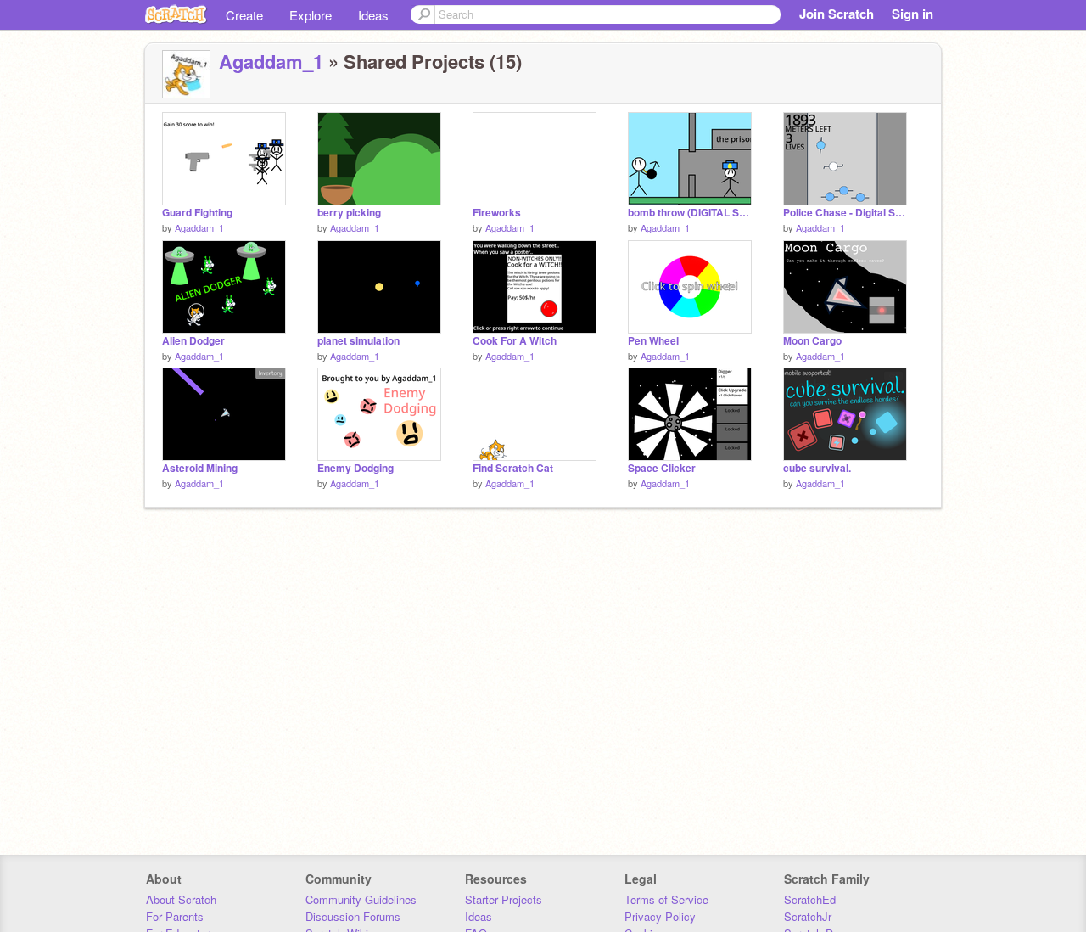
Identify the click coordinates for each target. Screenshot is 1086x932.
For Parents (175, 916)
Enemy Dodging (355, 468)
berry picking (349, 212)
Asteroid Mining (200, 468)
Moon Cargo (812, 341)
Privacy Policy (660, 916)
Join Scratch (836, 13)
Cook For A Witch (515, 341)
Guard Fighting (197, 212)
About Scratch (181, 899)
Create (244, 15)
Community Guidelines (361, 899)
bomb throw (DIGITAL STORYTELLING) (690, 212)
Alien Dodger (193, 341)
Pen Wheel (653, 341)
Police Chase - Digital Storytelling (845, 212)
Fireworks (497, 212)
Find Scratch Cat (513, 468)
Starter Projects (503, 899)
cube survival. (817, 468)
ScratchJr (807, 916)
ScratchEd (810, 899)
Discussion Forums (352, 916)
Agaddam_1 (271, 61)
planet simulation (358, 341)
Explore (310, 15)
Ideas (373, 15)
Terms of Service (666, 899)
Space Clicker (662, 468)
